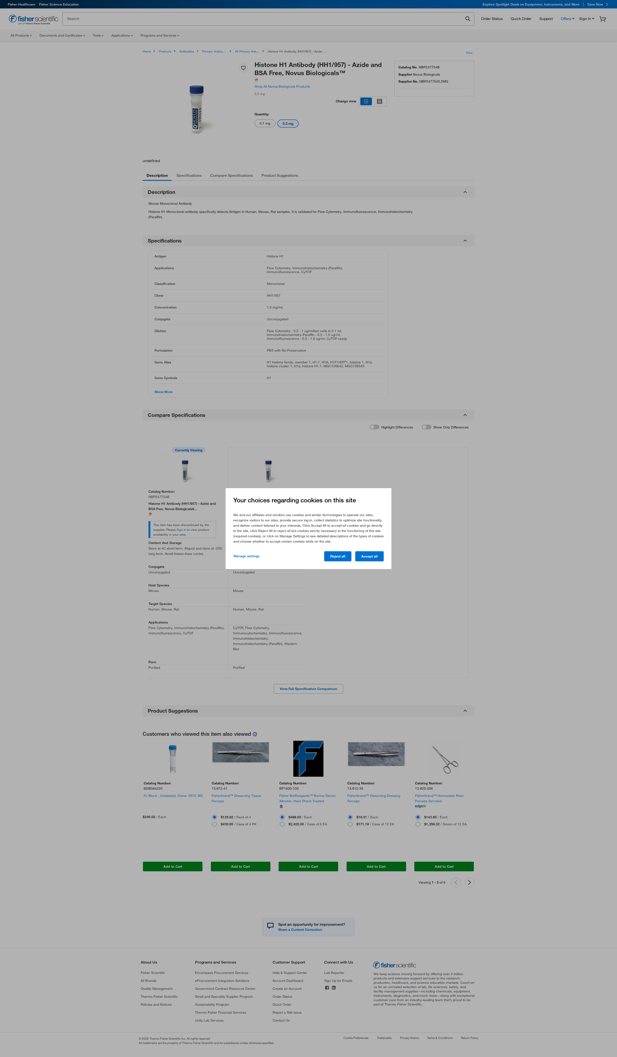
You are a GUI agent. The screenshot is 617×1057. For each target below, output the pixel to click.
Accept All (369, 556)
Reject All (337, 556)
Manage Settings (246, 556)
